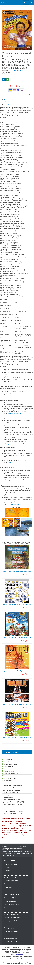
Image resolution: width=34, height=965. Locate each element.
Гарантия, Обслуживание (15, 504)
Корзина (7, 867)
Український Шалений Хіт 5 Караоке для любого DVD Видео (17, 704)
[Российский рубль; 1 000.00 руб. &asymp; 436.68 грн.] (22, 90)
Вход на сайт (9, 884)
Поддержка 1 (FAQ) (11, 898)
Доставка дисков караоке (12, 907)
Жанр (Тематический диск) (11, 850)
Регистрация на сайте (11, 880)
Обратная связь (10, 935)
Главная (11, 846)
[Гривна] (10, 90)
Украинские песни (18, 70)
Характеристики (8, 101)
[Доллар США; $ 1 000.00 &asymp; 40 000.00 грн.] (14, 90)
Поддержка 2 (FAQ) (11, 901)
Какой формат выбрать (14, 413)
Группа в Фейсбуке (10, 877)
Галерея (6, 104)
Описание (7, 103)
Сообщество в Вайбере (12, 921)
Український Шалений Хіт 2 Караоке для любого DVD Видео (17, 637)
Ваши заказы (9, 870)
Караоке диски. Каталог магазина (12, 848)
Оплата (10, 444)
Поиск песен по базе (11, 938)
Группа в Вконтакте (10, 874)
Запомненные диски (11, 864)
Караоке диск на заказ (11, 931)
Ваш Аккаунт (9, 887)
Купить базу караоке (11, 941)
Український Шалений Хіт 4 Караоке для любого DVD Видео (17, 671)
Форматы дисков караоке (12, 917)
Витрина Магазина (20, 846)
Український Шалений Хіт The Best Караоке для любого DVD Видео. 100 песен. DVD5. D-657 (17, 737)
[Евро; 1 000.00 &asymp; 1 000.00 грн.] (18, 90)
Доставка (10, 462)
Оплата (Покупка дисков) (12, 904)
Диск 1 (5, 99)
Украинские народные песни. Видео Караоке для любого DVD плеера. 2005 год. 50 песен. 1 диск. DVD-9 (17, 604)
